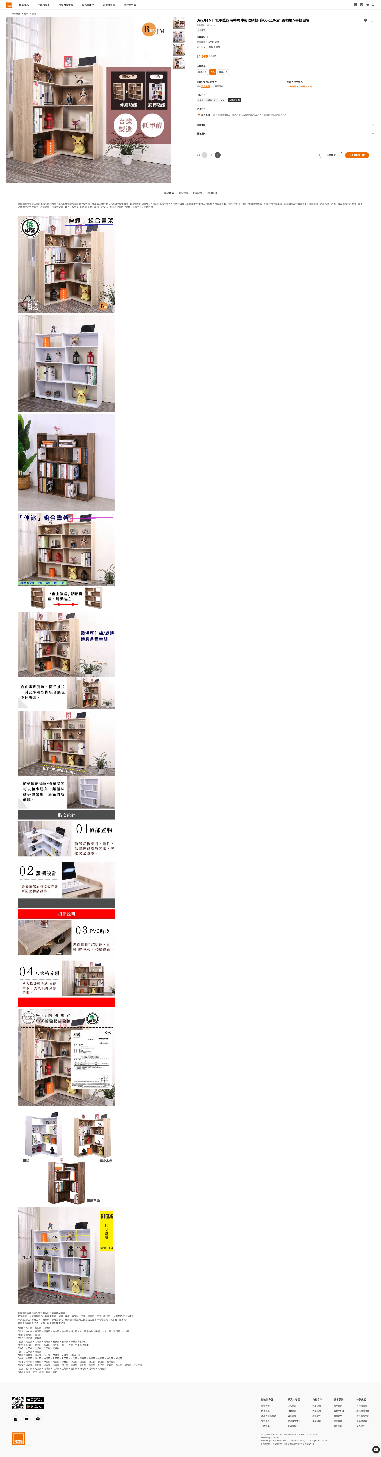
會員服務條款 (362, 1415)
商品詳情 (169, 193)
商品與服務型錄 (268, 1415)
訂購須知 (198, 193)
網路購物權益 (362, 1410)
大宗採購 (316, 1410)
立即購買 (331, 155)
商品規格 (183, 193)
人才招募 (265, 1425)
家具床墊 (16, 13)
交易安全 (360, 1425)
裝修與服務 (88, 5)
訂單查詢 (338, 1405)
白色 (213, 72)
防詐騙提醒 (361, 1405)
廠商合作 (316, 1415)
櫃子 (26, 13)
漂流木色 (202, 72)
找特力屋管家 (66, 5)
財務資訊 (292, 1410)
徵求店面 (316, 1405)
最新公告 (265, 1405)
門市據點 (265, 1410)
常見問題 (338, 1420)
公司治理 (292, 1415)
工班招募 (316, 1420)
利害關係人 (293, 1425)
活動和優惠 (44, 5)
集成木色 (223, 72)
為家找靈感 (109, 5)
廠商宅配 (205, 114)
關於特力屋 (130, 5)
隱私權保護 (361, 1420)
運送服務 (212, 193)
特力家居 (265, 1420)
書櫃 (34, 13)
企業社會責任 (294, 1420)
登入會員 (205, 86)
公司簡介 (292, 1405)
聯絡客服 (338, 1425)
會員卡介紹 (339, 1410)
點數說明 (338, 1415)
